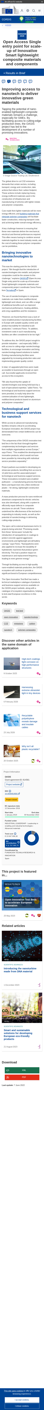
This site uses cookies (14, 1391)
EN (9, 81)
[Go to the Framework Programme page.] (22, 35)
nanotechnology (31, 617)
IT (25, 81)
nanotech (8, 630)
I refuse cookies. (22, 1406)
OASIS (23, 278)
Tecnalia (10, 290)
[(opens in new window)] (10, 9)
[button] (27, 10)
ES (14, 81)
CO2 (6, 623)
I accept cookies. (22, 1400)
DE (4, 81)
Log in (22, 10)
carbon (32, 623)
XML (24, 1070)
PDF (24, 1077)
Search (33, 10)
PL (30, 81)
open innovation (11, 617)
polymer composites (27, 630)
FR (20, 81)
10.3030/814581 (11, 794)
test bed (19, 611)
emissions (18, 623)
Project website (13, 785)
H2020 (8, 25)
